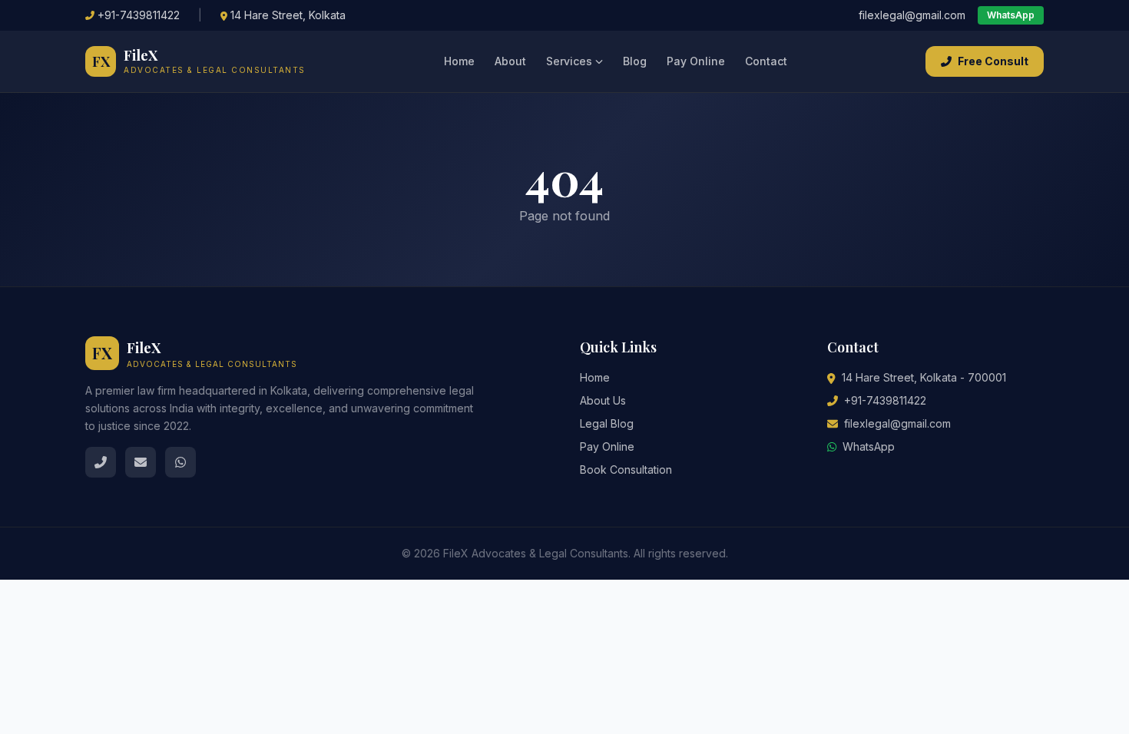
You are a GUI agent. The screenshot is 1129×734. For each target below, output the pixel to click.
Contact (766, 61)
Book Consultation (626, 469)
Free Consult (993, 61)
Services (569, 61)
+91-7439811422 (139, 14)
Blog (635, 61)
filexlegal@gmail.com (912, 14)
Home (459, 61)
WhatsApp (1011, 15)
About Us (603, 400)
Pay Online (696, 61)
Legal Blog (607, 423)
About (510, 61)
